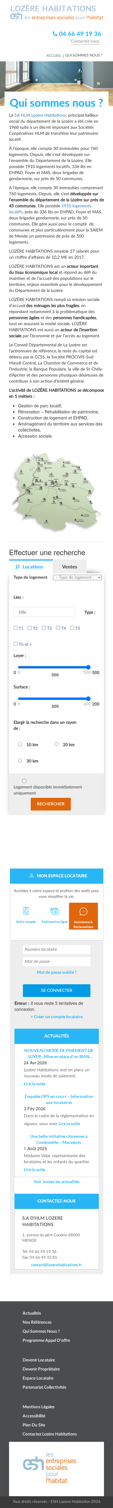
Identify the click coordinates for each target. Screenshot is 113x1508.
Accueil (53, 55)
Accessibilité (34, 1416)
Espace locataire (38, 1378)
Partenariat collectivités (44, 1387)
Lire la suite (34, 1083)
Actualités (32, 1313)
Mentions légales (39, 1407)
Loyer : (20, 656)
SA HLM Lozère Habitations (40, 115)
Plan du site (34, 1425)
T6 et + (24, 644)
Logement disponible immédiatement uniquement (48, 790)
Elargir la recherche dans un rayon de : (45, 725)
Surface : (22, 687)
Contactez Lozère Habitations (50, 1434)
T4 (63, 628)
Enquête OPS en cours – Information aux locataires (59, 1099)
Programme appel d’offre (46, 1340)
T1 (20, 628)
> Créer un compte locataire (56, 1016)
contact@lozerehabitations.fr (56, 1264)
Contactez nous (85, 41)
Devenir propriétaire (41, 1369)
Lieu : (19, 597)
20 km (69, 745)
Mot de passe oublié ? (57, 972)
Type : (90, 612)
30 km (32, 761)
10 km (32, 745)
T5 (77, 628)
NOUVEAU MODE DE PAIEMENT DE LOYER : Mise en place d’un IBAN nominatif (58, 1054)
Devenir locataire (39, 1360)
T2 (35, 628)
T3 (49, 628)
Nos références (37, 1322)
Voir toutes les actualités (57, 1181)
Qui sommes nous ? (41, 1331)
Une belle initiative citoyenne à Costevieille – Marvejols (58, 1139)
